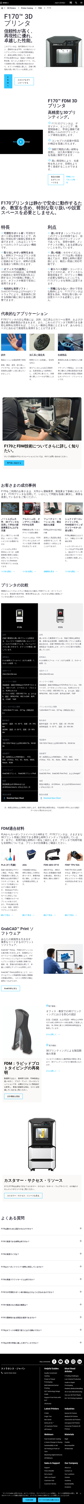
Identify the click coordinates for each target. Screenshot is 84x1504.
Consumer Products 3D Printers (72, 1427)
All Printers (48, 1429)
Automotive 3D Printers (72, 1419)
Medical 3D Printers (71, 1416)
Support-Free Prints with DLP (52, 1399)
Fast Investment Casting (52, 1439)
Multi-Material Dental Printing (51, 1386)
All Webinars (48, 1458)
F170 (19, 627)
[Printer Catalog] (35, 8)
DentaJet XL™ (49, 1423)
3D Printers (11, 8)
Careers (67, 1477)
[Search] (76, 3)
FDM (40, 8)
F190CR (55, 1020)
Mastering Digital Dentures (53, 1455)
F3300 (46, 1413)
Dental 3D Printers (71, 1413)
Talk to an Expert (50, 1477)
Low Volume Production (73, 1379)
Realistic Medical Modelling (74, 1388)
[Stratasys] (4, 2)
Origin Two (48, 1416)
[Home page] (1, 8)
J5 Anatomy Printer (51, 1426)
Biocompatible (69, 1445)
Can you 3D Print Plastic (73, 1395)
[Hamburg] (81, 3)
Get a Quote (48, 1474)
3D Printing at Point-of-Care (52, 1450)
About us (68, 1467)
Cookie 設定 (29, 1500)
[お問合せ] (71, 3)
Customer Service (50, 1484)
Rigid (66, 1439)
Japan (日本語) (60, 3)
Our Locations (69, 1474)
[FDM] (44, 8)
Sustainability (69, 1484)
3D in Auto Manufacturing (73, 1392)
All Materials (69, 1448)
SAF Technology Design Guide (52, 1392)
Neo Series (47, 1419)
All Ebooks (47, 1403)
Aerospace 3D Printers (72, 1423)
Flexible (67, 1442)
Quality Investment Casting (50, 1374)
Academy (68, 1480)
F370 (60, 627)
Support (47, 1467)
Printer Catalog (27, 8)
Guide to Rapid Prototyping (70, 1384)
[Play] (21, 142)
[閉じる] (80, 1493)
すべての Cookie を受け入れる (49, 1500)
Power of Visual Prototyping (49, 1380)
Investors (68, 1487)
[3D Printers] (18, 8)
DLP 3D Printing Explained (73, 1398)
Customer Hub (49, 1480)
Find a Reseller (49, 1471)
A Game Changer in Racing (53, 1442)
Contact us (68, 1471)
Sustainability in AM (51, 1445)
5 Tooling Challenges (72, 1376)
